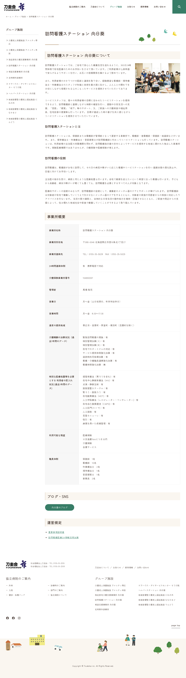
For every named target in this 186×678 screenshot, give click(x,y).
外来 (11, 585)
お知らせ (117, 567)
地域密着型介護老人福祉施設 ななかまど (23, 111)
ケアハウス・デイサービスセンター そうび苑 (23, 86)
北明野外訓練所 (16, 77)
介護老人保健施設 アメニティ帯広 (23, 42)
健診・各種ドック (17, 595)
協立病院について (59, 595)
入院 (11, 590)
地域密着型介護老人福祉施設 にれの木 (23, 101)
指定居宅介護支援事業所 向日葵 (23, 59)
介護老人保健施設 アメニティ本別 (23, 52)
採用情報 (129, 567)
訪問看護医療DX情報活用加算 (63, 537)
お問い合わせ (143, 567)
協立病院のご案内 (18, 578)
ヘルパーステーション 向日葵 (22, 93)
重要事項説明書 (56, 532)
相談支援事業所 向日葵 (19, 71)
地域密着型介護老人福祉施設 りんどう (23, 120)
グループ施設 (14, 30)
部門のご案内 (57, 590)
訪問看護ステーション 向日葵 (22, 65)
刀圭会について (102, 567)
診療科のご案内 (58, 585)
